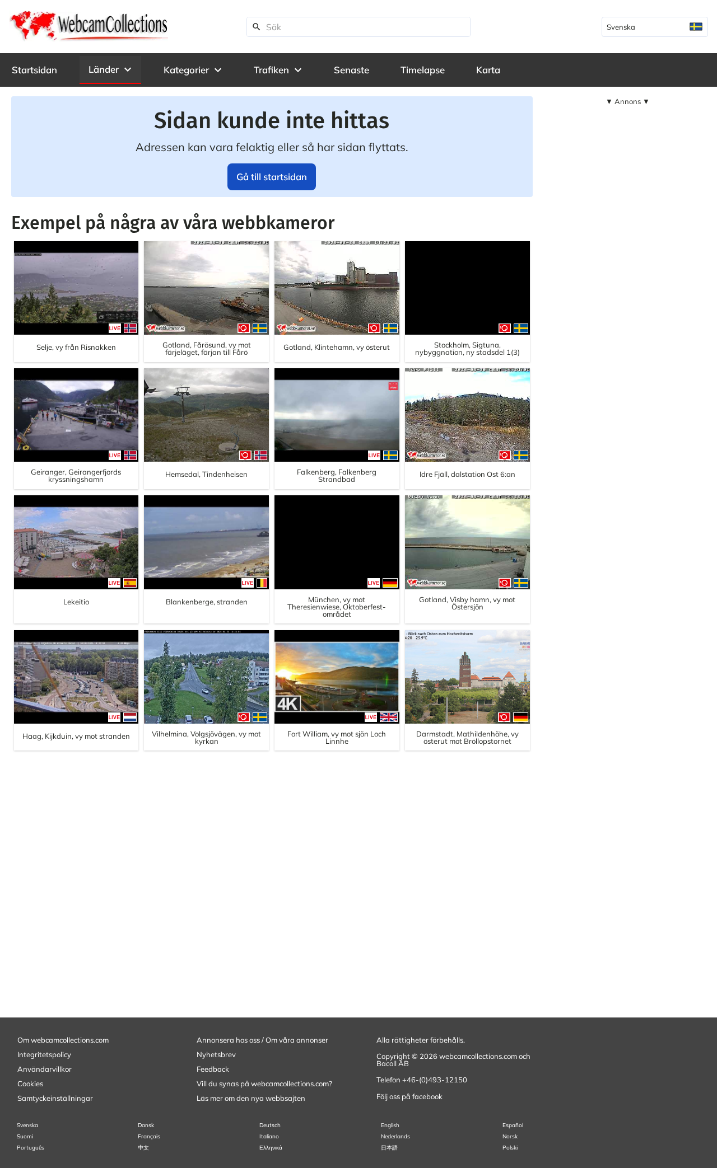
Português (30, 1147)
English (390, 1125)
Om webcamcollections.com (63, 1039)
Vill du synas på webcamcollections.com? (264, 1083)
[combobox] (655, 27)
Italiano (269, 1136)
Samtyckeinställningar (55, 1098)
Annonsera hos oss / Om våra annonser (262, 1039)
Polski (510, 1147)
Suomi (25, 1136)
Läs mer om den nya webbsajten (251, 1098)
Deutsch (270, 1125)
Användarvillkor (44, 1068)
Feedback (213, 1068)
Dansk (146, 1125)
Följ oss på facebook (409, 1096)
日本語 (389, 1147)
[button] (110, 69)
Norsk (510, 1136)
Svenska (27, 1125)
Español (512, 1125)
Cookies (30, 1083)
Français (149, 1136)
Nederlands (395, 1136)
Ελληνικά (270, 1147)
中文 (143, 1147)
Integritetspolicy (44, 1054)
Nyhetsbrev (216, 1054)
